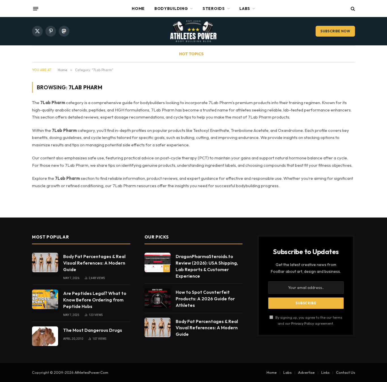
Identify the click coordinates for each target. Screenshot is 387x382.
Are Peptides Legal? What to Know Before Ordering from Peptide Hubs (94, 299)
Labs (244, 8)
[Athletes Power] (193, 31)
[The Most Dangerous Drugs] (45, 336)
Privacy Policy (302, 323)
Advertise (306, 372)
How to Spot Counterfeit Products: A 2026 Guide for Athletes (205, 298)
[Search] (352, 8)
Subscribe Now (335, 31)
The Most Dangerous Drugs (92, 330)
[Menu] (35, 8)
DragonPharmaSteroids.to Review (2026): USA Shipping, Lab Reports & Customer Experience (207, 266)
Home (138, 8)
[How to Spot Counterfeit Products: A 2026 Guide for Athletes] (157, 298)
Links (325, 372)
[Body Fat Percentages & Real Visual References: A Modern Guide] (45, 262)
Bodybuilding (171, 8)
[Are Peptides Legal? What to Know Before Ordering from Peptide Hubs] (45, 299)
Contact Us (345, 372)
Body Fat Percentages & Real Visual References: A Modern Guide (94, 263)
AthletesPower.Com (91, 372)
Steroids (214, 8)
